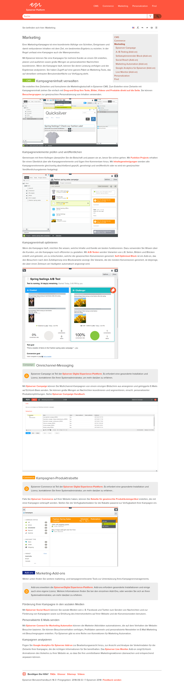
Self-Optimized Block (126, 256)
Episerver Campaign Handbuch (68, 394)
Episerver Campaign (126, 47)
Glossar (61, 674)
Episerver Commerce (42, 499)
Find (154, 6)
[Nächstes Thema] (147, 27)
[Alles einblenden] (156, 27)
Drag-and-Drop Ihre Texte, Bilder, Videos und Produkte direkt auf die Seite (102, 90)
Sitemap (71, 674)
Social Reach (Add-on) (127, 60)
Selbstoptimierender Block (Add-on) (134, 55)
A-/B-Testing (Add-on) (126, 51)
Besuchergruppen (31, 94)
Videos (81, 674)
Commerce (108, 6)
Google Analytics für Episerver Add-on (53, 645)
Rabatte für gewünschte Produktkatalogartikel (114, 499)
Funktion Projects (140, 157)
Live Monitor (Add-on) (126, 72)
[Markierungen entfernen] (138, 27)
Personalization (140, 6)
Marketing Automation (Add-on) (131, 64)
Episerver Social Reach (38, 609)
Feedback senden (112, 680)
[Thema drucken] (151, 27)
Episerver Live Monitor (116, 649)
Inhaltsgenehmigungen (125, 161)
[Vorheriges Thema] (142, 27)
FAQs (53, 674)
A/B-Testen (93, 252)
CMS (96, 6)
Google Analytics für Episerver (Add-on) (135, 68)
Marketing (123, 6)
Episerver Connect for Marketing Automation (49, 625)
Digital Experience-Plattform (82, 373)
